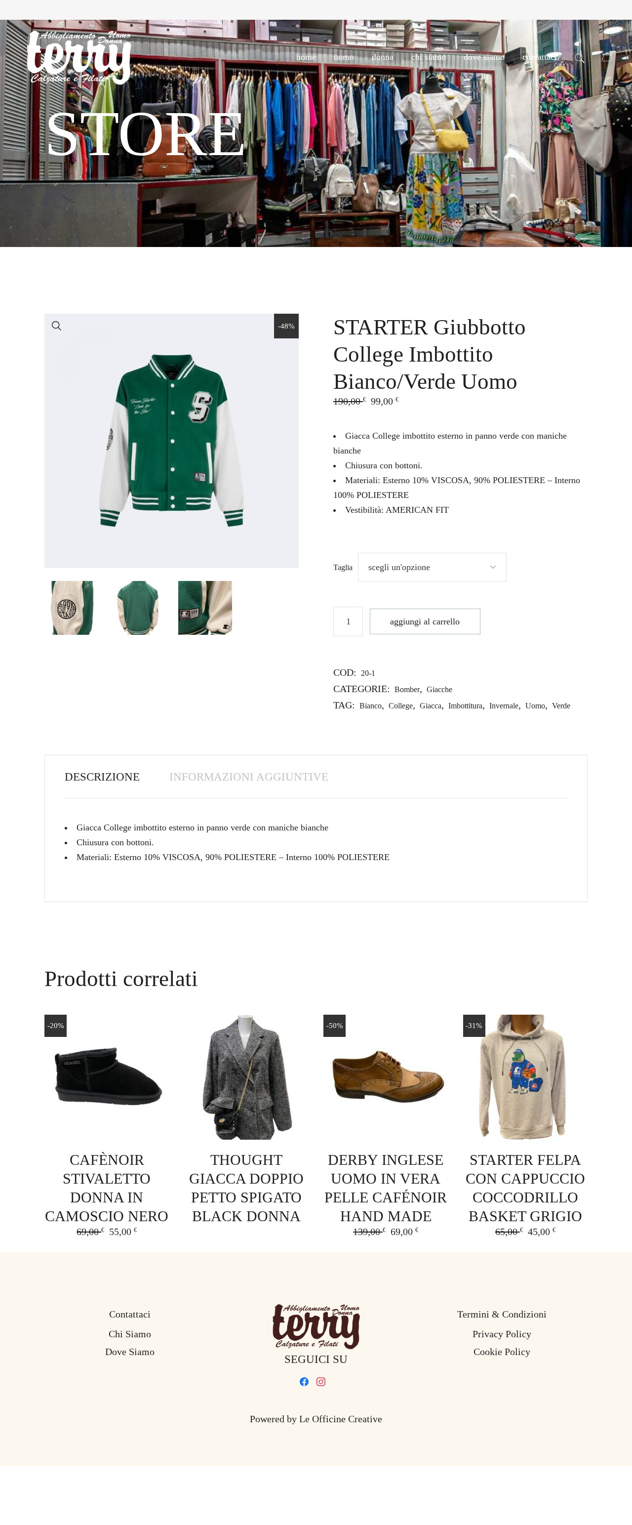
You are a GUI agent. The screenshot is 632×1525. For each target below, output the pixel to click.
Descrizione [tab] (102, 777)
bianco (370, 705)
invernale (503, 705)
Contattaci (130, 1314)
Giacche (439, 689)
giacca (430, 705)
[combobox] (432, 567)
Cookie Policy (502, 1351)
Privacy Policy (502, 1333)
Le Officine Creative (340, 1418)
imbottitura (465, 705)
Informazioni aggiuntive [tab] (248, 777)
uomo (535, 705)
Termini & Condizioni (502, 1314)
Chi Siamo (130, 1333)
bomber (407, 689)
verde (561, 705)
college (401, 705)
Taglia (343, 567)
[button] (56, 326)
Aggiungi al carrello (425, 621)
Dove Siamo (130, 1351)
